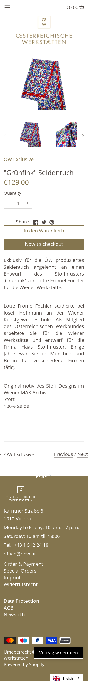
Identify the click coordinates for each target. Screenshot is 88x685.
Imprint (12, 577)
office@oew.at (20, 553)
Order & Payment (23, 564)
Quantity (12, 193)
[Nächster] (82, 135)
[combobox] (66, 678)
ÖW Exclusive (19, 159)
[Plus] (27, 203)
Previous (63, 454)
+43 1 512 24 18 (31, 545)
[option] (30, 134)
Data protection (21, 601)
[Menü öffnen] (7, 7)
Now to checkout (44, 244)
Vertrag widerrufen (58, 653)
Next (82, 454)
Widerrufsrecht (21, 584)
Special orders (20, 570)
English (68, 678)
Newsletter (16, 614)
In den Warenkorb (44, 230)
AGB (9, 607)
